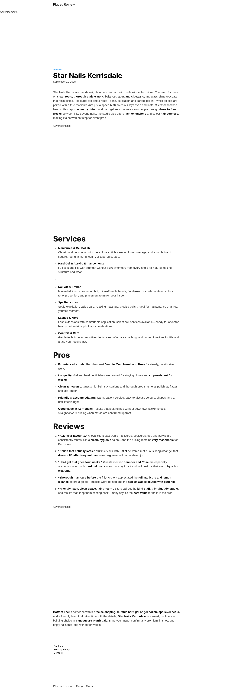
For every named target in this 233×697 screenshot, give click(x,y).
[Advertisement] (116, 38)
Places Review (64, 4)
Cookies (58, 646)
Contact (58, 652)
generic (58, 69)
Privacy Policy (62, 649)
